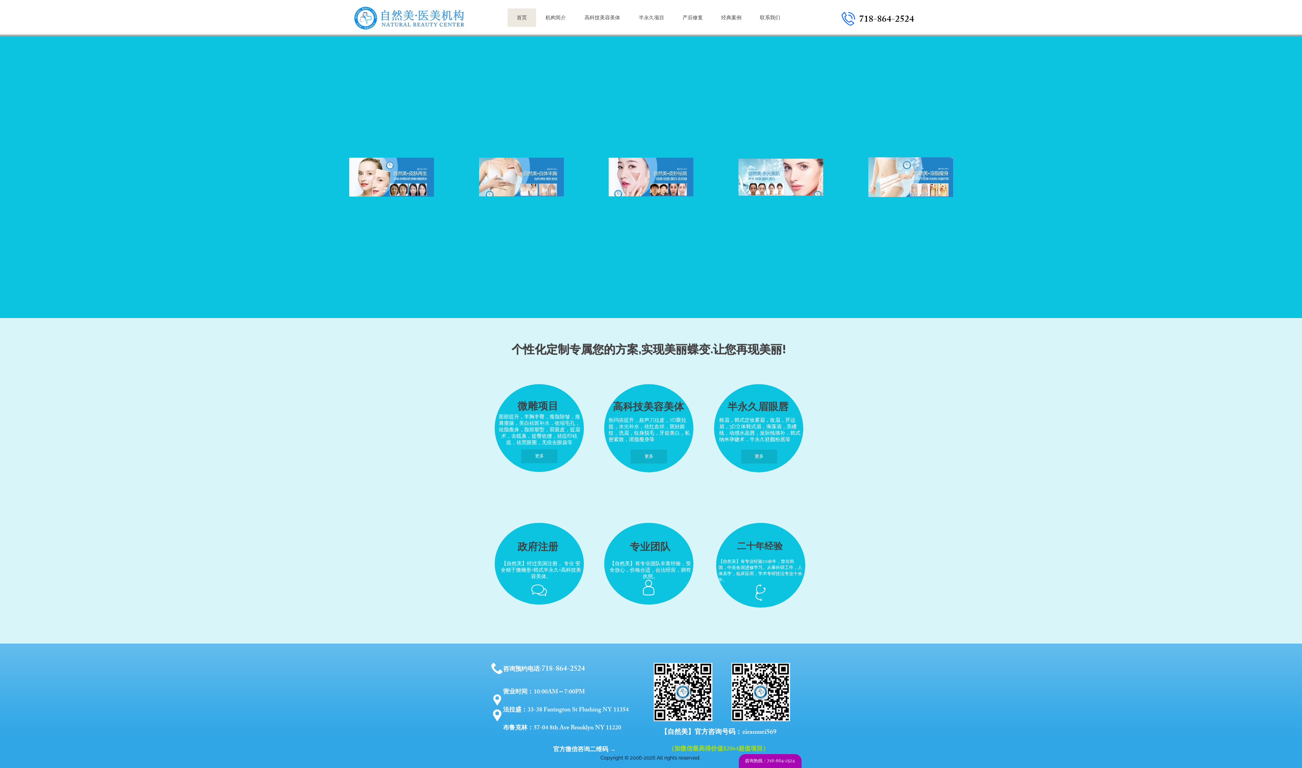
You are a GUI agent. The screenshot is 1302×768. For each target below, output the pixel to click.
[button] (539, 456)
